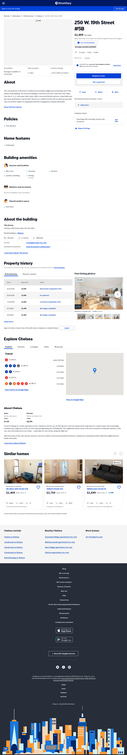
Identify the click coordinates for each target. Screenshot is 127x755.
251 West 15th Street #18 (17, 489)
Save (84, 92)
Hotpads (64, 693)
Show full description (13, 107)
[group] (23, 484)
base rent (20, 492)
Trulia (63, 689)
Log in (66, 328)
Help (64, 595)
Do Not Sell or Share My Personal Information (64, 604)
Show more (8, 322)
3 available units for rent (36, 243)
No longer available (48, 308)
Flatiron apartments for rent (57, 552)
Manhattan (16, 16)
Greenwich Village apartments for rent (61, 537)
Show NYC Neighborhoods (63, 653)
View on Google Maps (75, 399)
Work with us (64, 578)
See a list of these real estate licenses (72, 678)
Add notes (84, 105)
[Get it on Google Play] (64, 639)
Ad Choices (64, 618)
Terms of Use (64, 600)
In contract (44, 295)
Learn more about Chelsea (15, 443)
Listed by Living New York (50, 302)
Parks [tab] (46, 347)
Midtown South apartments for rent (60, 542)
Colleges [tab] (34, 347)
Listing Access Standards (64, 622)
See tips (116, 120)
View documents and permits (38, 247)
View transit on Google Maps (17, 390)
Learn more (117, 65)
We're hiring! (64, 573)
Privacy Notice (64, 613)
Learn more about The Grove (16, 253)
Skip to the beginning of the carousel (63, 512)
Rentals (7, 16)
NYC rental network (64, 582)
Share (100, 92)
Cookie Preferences (64, 609)
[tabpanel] (38, 301)
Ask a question (99, 82)
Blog (64, 569)
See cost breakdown (87, 43)
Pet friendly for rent (94, 537)
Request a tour (99, 76)
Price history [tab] (11, 274)
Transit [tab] (8, 347)
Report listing (84, 128)
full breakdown (59, 267)
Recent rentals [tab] (29, 274)
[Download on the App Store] (64, 630)
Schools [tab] (21, 347)
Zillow (63, 685)
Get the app (119, 9)
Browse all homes (64, 586)
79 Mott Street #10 (54, 489)
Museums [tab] (59, 347)
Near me (64, 591)
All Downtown (28, 16)
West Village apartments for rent (58, 547)
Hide (116, 92)
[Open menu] (3, 3)
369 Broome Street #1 (96, 489)
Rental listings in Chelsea (14, 558)
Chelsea (39, 16)
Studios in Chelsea (11, 537)
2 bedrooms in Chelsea (13, 547)
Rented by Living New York (51, 289)
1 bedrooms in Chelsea (13, 542)
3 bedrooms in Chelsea (13, 552)
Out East (63, 696)
